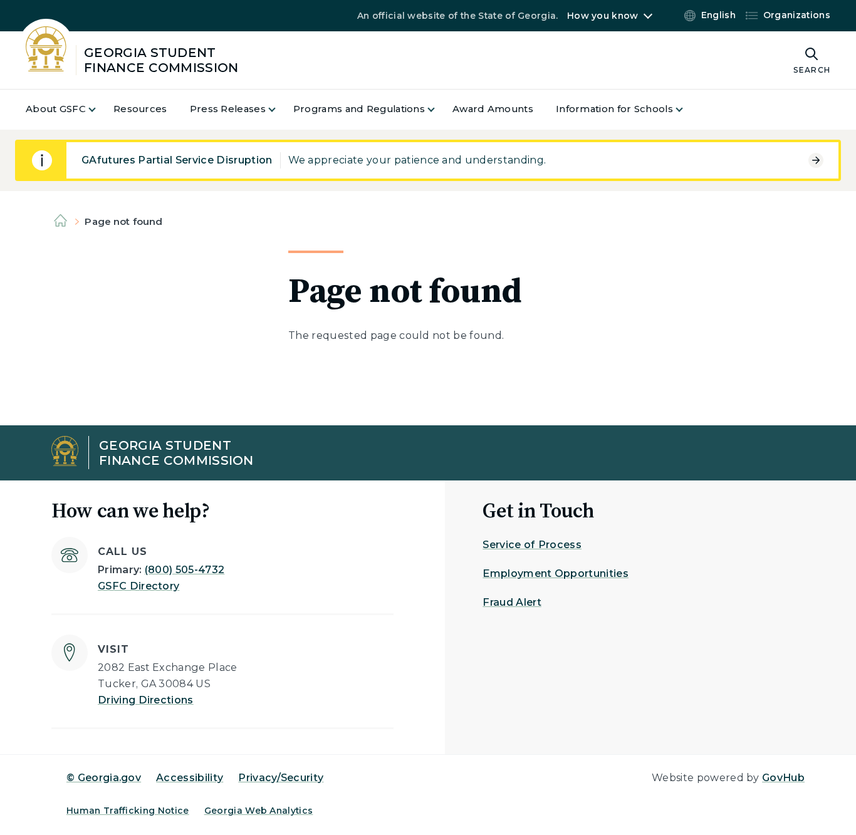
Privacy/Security (280, 778)
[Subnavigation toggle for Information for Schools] (687, 109)
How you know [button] (602, 16)
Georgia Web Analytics (258, 810)
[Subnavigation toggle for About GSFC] (99, 109)
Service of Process (532, 545)
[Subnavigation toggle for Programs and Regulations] (438, 109)
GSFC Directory (138, 586)
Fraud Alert (512, 602)
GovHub (783, 778)
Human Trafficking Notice (127, 810)
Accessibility (189, 778)
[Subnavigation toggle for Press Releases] (279, 109)
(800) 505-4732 (184, 570)
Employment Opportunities (556, 573)
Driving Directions (146, 700)
